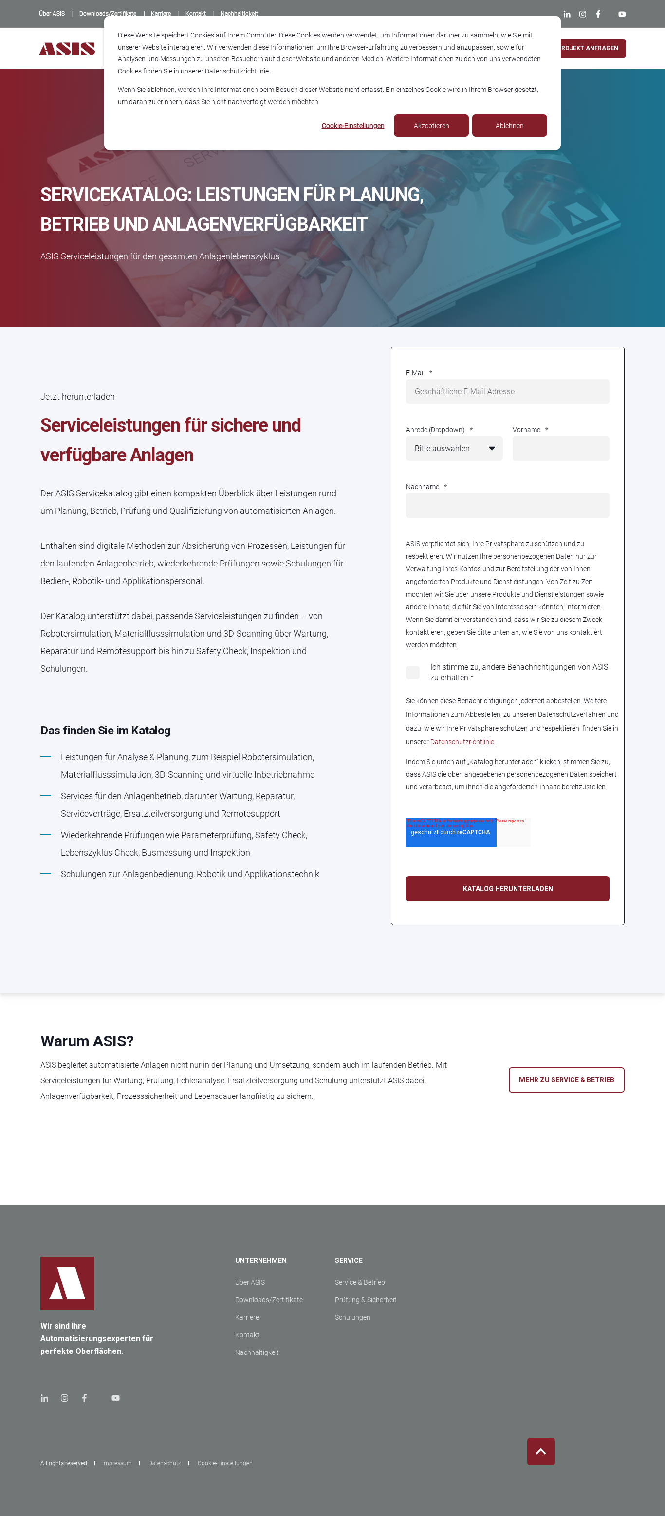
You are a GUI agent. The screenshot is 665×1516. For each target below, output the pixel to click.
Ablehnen (510, 125)
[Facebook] (598, 14)
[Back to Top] (541, 1451)
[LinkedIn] (569, 14)
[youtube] (113, 1398)
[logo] (67, 1283)
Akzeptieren (431, 125)
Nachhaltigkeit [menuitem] (257, 1352)
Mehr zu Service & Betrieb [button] (566, 1080)
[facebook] (84, 1398)
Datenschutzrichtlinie (462, 742)
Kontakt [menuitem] (247, 1335)
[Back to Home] (67, 48)
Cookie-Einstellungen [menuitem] (225, 1463)
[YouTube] (620, 14)
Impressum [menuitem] (117, 1463)
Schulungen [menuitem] (352, 1317)
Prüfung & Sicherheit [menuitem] (366, 1300)
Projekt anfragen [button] (587, 48)
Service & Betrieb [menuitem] (360, 1282)
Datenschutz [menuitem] (164, 1463)
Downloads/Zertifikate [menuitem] (269, 1300)
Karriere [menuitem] (247, 1317)
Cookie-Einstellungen (353, 125)
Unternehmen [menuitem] (261, 1260)
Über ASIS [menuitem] (250, 1282)
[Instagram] (582, 14)
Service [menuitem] (349, 1260)
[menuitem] (52, 14)
